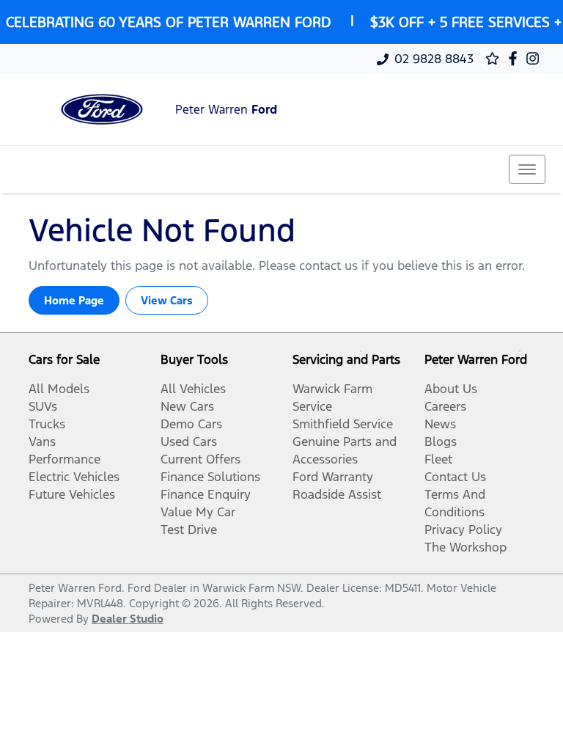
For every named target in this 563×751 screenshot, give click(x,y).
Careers (445, 406)
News (440, 424)
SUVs (43, 406)
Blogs (440, 441)
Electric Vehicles (74, 477)
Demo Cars (191, 424)
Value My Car (198, 512)
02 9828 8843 (434, 59)
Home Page (74, 300)
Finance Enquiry (206, 494)
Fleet (438, 459)
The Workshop (465, 547)
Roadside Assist (336, 494)
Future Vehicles (72, 494)
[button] (527, 169)
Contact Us (455, 477)
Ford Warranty (332, 477)
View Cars (167, 300)
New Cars (187, 406)
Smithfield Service (342, 424)
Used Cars (189, 441)
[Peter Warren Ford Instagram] (535, 58)
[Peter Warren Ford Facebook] (516, 58)
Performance (64, 459)
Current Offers (200, 459)
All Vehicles (193, 389)
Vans (42, 441)
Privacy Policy (463, 529)
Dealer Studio (127, 619)
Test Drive (189, 529)
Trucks (47, 424)
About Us (450, 389)
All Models (59, 389)
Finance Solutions (210, 477)
